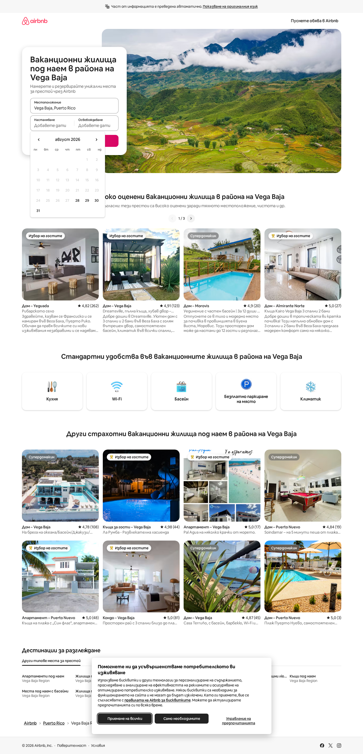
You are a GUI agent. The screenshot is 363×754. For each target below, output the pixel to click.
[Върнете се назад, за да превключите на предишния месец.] (38, 139)
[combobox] (74, 108)
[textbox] (52, 125)
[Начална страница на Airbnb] (34, 21)
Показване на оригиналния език (230, 6)
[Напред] (191, 218)
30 (97, 200)
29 (87, 200)
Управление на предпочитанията (238, 720)
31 (38, 210)
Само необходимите (181, 718)
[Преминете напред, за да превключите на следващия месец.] (96, 139)
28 (77, 200)
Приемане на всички (124, 718)
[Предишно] (172, 218)
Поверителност (71, 745)
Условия (98, 745)
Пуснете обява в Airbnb (314, 20)
